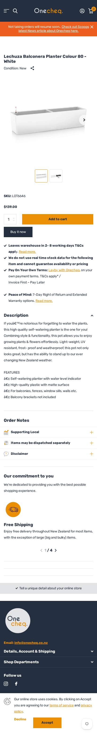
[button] (84, 120)
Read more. (27, 252)
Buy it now (18, 232)
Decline (20, 719)
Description (16, 315)
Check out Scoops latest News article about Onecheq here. (53, 29)
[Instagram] (6, 684)
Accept (47, 723)
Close (92, 27)
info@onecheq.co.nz (31, 643)
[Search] (15, 11)
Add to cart (57, 219)
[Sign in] (82, 11)
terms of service (61, 705)
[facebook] (16, 684)
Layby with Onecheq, (64, 270)
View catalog (6, 11)
